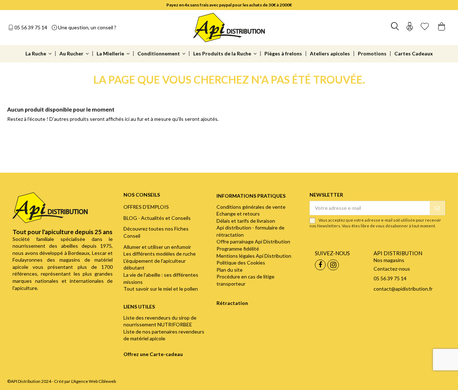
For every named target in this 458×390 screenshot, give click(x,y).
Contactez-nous (392, 269)
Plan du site (229, 270)
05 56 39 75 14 (30, 27)
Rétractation (232, 303)
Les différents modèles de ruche (159, 254)
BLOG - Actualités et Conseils (157, 218)
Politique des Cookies (240, 263)
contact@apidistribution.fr (403, 289)
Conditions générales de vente (251, 207)
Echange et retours (238, 214)
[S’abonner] (437, 208)
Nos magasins (389, 260)
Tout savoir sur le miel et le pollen (160, 289)
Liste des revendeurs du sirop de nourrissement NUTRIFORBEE (159, 321)
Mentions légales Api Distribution (253, 256)
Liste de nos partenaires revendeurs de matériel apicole (163, 335)
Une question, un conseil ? (87, 27)
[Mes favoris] (425, 27)
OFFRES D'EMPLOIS (146, 207)
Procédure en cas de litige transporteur (245, 280)
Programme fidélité (237, 249)
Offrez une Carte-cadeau (153, 354)
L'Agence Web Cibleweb (93, 381)
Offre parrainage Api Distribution (253, 241)
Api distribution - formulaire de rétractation (250, 231)
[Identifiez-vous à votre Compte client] (410, 27)
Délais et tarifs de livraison (245, 221)
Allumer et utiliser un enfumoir (157, 247)
